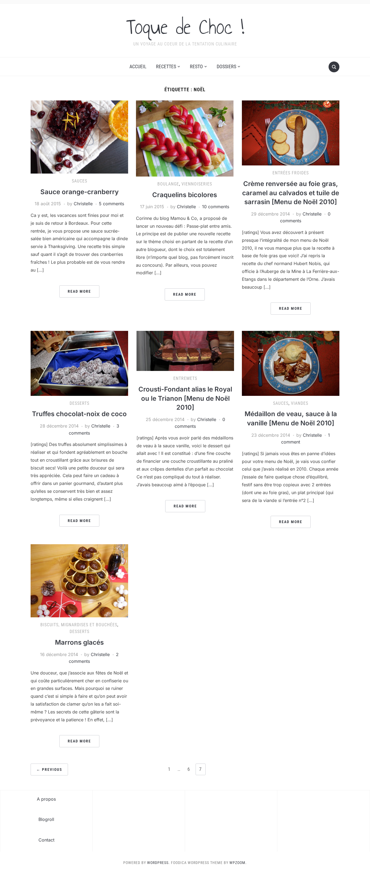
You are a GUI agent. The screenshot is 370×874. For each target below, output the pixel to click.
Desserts (79, 403)
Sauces (79, 181)
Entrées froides (290, 172)
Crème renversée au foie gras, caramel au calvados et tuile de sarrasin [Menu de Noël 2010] (290, 193)
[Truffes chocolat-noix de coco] (79, 363)
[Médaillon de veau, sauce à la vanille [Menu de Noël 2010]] (290, 363)
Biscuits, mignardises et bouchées (78, 624)
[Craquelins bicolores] (184, 138)
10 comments (215, 206)
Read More (79, 291)
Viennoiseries (196, 184)
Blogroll (46, 819)
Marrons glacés (79, 642)
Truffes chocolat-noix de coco (79, 414)
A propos (46, 799)
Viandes (299, 403)
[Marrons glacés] (79, 580)
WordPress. (158, 862)
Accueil (138, 66)
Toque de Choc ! (185, 26)
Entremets (185, 378)
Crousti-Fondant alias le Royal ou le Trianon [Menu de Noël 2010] (185, 398)
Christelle (83, 203)
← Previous (49, 769)
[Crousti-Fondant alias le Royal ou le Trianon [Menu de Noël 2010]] (185, 350)
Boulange (168, 184)
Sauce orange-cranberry (79, 192)
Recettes (166, 66)
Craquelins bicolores (184, 195)
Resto (196, 66)
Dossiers (226, 66)
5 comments (111, 203)
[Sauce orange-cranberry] (79, 136)
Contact (46, 840)
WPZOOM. (238, 862)
